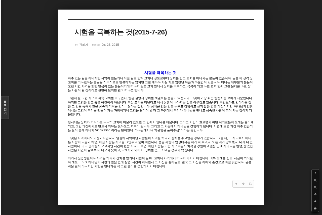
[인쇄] (315, 208)
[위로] (315, 194)
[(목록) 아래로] (315, 201)
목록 (5, 107)
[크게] (315, 180)
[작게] (315, 187)
